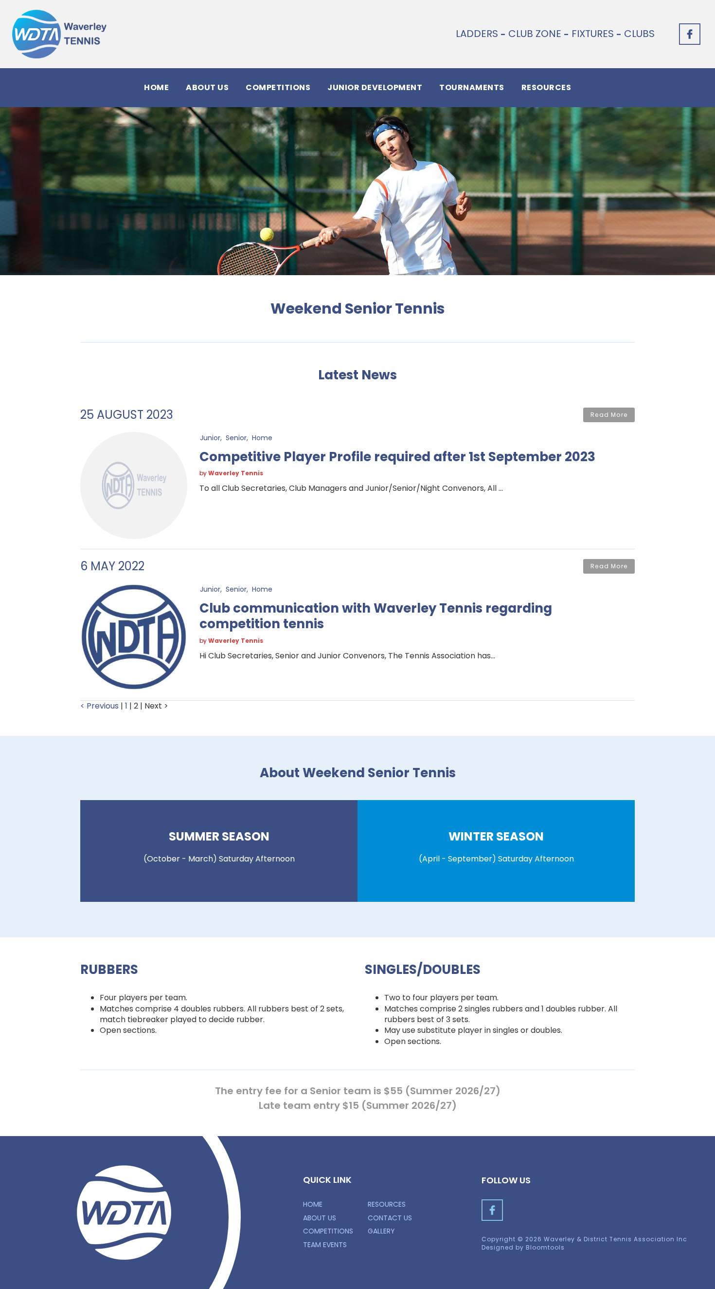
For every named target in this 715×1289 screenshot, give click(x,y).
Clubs (639, 33)
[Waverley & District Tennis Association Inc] (59, 34)
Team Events (325, 1245)
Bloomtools (545, 1247)
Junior (210, 437)
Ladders (477, 33)
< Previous (100, 705)
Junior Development (374, 87)
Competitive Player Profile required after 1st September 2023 (397, 457)
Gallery (381, 1231)
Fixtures (593, 33)
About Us (207, 87)
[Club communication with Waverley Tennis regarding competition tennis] (133, 636)
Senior (236, 437)
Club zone (534, 33)
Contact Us (390, 1218)
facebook (689, 34)
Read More (608, 415)
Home (156, 87)
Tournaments (471, 87)
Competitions (278, 87)
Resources (546, 87)
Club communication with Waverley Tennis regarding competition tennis (375, 616)
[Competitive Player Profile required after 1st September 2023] (133, 484)
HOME (312, 1204)
